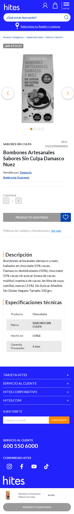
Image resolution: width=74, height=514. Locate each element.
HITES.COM (12, 400)
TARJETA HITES (15, 375)
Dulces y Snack (54, 37)
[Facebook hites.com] (21, 466)
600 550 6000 (20, 445)
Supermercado (35, 37)
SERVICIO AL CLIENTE (20, 383)
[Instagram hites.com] (9, 466)
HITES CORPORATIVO (20, 392)
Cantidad (9, 195)
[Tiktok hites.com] (46, 466)
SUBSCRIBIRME (59, 420)
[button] (45, 6)
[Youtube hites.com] (34, 466)
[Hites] (12, 7)
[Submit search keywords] (69, 17)
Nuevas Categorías (13, 37)
